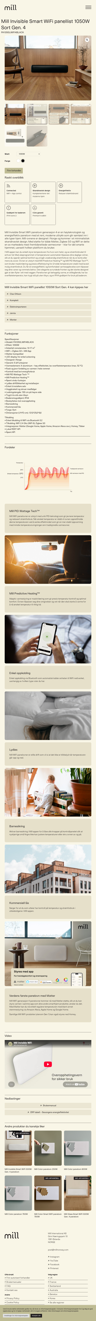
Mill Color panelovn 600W (75, 1169)
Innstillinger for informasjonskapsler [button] (16, 1315)
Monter (13, 320)
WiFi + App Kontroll (22, 1133)
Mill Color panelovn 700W (16, 1214)
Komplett (14, 300)
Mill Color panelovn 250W (45, 1169)
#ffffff (18, 160)
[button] (87, 40)
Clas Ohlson (15, 294)
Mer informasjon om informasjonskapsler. (63, 1311)
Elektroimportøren (18, 307)
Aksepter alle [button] (36, 1315)
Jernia (13, 313)
